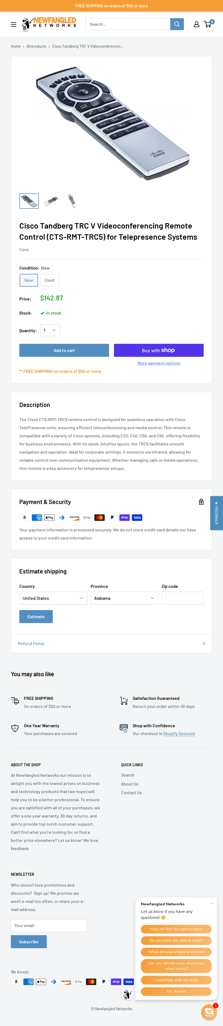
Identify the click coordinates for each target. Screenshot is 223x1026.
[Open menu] (13, 24)
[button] (216, 513)
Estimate (36, 616)
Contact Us (131, 792)
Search (127, 774)
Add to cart (64, 350)
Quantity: (28, 330)
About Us (129, 783)
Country (27, 586)
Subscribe (29, 941)
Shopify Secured (179, 733)
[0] (207, 24)
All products (36, 46)
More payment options (159, 362)
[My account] (196, 24)
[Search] (177, 24)
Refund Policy (31, 643)
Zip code (170, 586)
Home (16, 46)
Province (99, 586)
